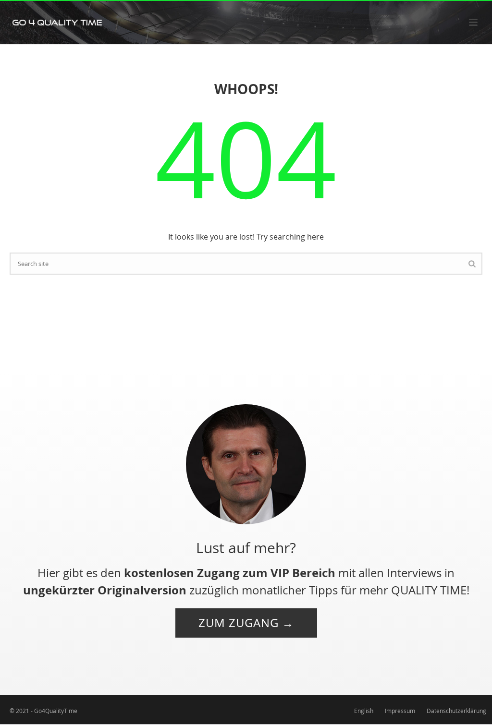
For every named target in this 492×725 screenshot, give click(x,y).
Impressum (400, 710)
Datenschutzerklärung (456, 710)
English (363, 710)
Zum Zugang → (246, 622)
